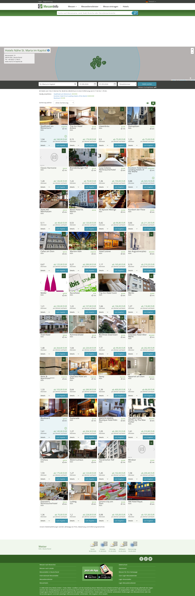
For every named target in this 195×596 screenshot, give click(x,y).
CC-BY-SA (192, 80)
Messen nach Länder (47, 568)
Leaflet (173, 80)
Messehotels (44, 583)
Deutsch (152, 1)
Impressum (123, 568)
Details (43, 145)
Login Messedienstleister (127, 583)
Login (40, 1)
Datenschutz (123, 565)
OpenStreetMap (183, 80)
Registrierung (48, 1)
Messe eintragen (110, 6)
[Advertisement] (97, 31)
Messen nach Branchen (48, 565)
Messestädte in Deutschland (49, 572)
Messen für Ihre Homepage (128, 572)
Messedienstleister (89, 6)
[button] (97, 63)
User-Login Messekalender (128, 576)
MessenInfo (48, 6)
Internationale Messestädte (49, 576)
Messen (72, 6)
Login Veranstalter (125, 579)
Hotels (126, 6)
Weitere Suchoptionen (145, 87)
